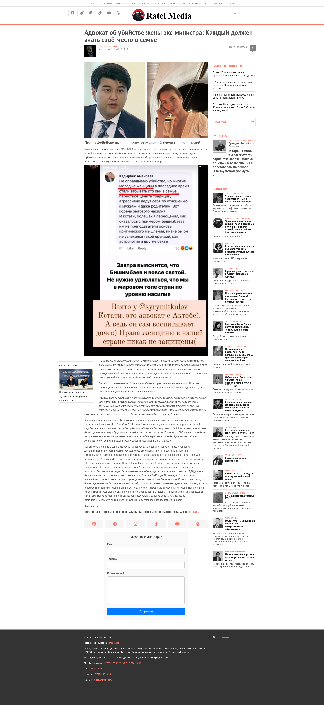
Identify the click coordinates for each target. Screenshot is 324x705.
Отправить (146, 611)
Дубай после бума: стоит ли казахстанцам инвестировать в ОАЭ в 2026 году (238, 381)
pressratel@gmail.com (101, 679)
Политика (106, 3)
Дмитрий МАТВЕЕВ (108, 46)
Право (171, 3)
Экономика (122, 3)
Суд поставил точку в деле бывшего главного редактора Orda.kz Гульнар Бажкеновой (240, 250)
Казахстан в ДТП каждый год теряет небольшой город (239, 476)
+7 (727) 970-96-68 (132, 663)
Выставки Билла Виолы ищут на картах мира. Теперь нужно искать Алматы (238, 328)
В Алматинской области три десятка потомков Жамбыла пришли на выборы (232, 85)
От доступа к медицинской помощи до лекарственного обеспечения (240, 525)
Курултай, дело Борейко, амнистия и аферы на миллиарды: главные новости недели (239, 406)
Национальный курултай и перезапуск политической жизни (239, 557)
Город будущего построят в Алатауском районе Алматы (239, 274)
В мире (231, 3)
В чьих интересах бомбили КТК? (240, 497)
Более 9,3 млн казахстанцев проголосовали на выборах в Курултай (234, 74)
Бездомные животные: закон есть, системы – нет (239, 431)
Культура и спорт (198, 3)
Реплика (220, 136)
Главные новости (227, 66)
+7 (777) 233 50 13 (102, 674)
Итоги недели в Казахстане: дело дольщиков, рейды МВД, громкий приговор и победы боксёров (239, 355)
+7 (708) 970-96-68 (112, 663)
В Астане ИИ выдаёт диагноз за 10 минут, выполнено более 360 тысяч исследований (234, 107)
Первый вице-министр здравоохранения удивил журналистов (73, 396)
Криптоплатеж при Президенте (235, 459)
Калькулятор (218, 3)
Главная (93, 3)
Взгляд (182, 3)
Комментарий (115, 573)
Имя (110, 544)
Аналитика (158, 3)
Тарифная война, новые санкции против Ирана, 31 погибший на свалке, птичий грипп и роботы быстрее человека (239, 226)
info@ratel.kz (97, 668)
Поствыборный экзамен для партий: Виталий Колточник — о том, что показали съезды (238, 297)
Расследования (140, 3)
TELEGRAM (193, 512)
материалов (113, 642)
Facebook (176, 149)
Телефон (112, 558)
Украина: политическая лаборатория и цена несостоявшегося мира (233, 96)
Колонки (220, 189)
